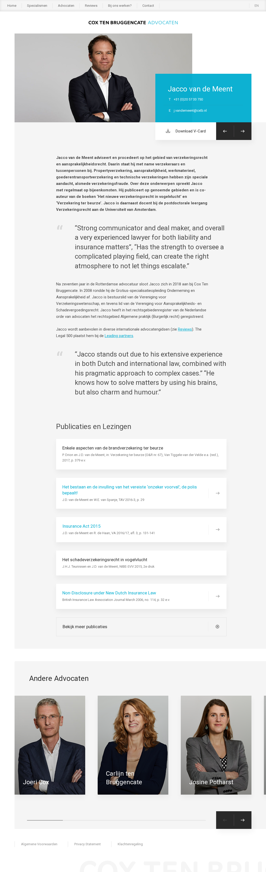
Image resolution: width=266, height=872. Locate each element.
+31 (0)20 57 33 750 (186, 99)
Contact (148, 6)
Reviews (91, 6)
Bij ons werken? (120, 6)
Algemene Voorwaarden (39, 844)
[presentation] (225, 820)
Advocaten (66, 6)
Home (11, 6)
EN (257, 6)
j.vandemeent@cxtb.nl (188, 110)
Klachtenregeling (130, 844)
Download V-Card (191, 131)
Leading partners (119, 335)
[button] (45, 820)
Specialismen (37, 6)
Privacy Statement (87, 844)
